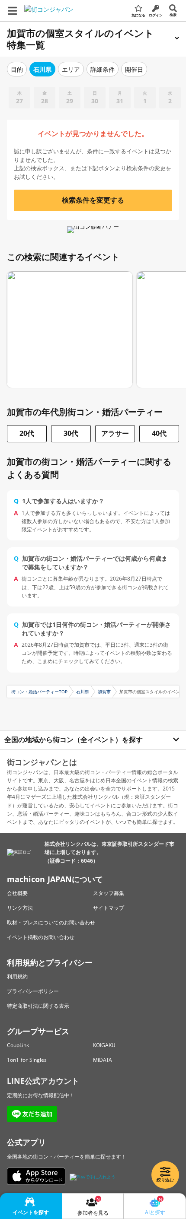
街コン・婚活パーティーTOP (39, 692)
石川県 (82, 692)
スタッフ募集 (108, 893)
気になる (138, 15)
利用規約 (17, 976)
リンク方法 (20, 907)
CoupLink (18, 1045)
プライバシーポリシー (33, 991)
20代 (26, 433)
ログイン (156, 15)
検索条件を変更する (93, 200)
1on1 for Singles (27, 1059)
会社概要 (17, 893)
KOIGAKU (104, 1045)
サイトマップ (108, 907)
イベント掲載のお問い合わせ (40, 937)
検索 (173, 14)
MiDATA (102, 1059)
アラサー (115, 433)
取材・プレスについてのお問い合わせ (51, 922)
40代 (159, 433)
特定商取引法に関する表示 (38, 1005)
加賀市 (104, 692)
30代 (71, 433)
